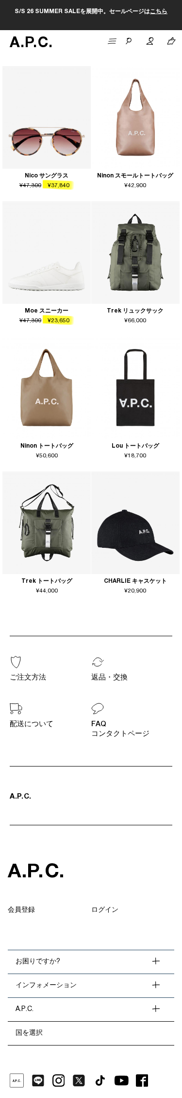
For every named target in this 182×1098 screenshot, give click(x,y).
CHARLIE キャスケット (135, 581)
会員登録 (21, 910)
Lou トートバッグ (135, 446)
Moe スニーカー (46, 311)
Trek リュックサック (135, 311)
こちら (158, 12)
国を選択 (29, 1033)
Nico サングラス (46, 176)
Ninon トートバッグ (46, 446)
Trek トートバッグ (46, 581)
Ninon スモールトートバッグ (135, 176)
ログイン (104, 910)
